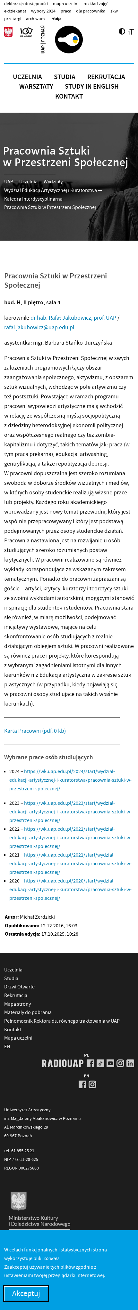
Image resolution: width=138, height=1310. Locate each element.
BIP (56, 18)
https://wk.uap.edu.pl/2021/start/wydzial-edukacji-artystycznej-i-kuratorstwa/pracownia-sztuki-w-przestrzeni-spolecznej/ (70, 863)
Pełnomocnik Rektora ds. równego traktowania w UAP (62, 1021)
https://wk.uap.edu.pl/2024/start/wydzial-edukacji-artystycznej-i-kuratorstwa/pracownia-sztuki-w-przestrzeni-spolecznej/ (70, 780)
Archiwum (35, 18)
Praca (66, 11)
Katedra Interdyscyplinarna (33, 199)
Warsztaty (36, 86)
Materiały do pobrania (28, 1012)
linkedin (130, 1063)
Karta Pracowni (35, 731)
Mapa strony (17, 1004)
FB (90, 1063)
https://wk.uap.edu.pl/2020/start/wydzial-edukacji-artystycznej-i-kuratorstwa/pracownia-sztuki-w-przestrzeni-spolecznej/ (70, 889)
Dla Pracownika (90, 11)
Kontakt (69, 96)
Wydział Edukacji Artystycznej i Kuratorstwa (50, 190)
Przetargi (12, 18)
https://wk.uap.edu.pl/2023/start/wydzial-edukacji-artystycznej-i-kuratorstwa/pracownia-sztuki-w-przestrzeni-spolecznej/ (70, 812)
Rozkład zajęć (95, 3)
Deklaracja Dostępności (26, 3)
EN (7, 1046)
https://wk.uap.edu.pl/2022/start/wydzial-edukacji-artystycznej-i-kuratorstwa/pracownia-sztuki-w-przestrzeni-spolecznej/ (70, 838)
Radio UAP (62, 1063)
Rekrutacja (106, 76)
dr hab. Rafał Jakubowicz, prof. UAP (73, 318)
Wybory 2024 (43, 11)
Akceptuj (26, 1293)
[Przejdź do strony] (69, 39)
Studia (64, 76)
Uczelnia (27, 76)
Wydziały (53, 182)
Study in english (92, 86)
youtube (110, 1063)
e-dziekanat (15, 11)
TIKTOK (100, 1063)
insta (120, 1063)
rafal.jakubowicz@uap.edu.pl (39, 327)
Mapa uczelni (65, 3)
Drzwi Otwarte (19, 987)
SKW (114, 11)
